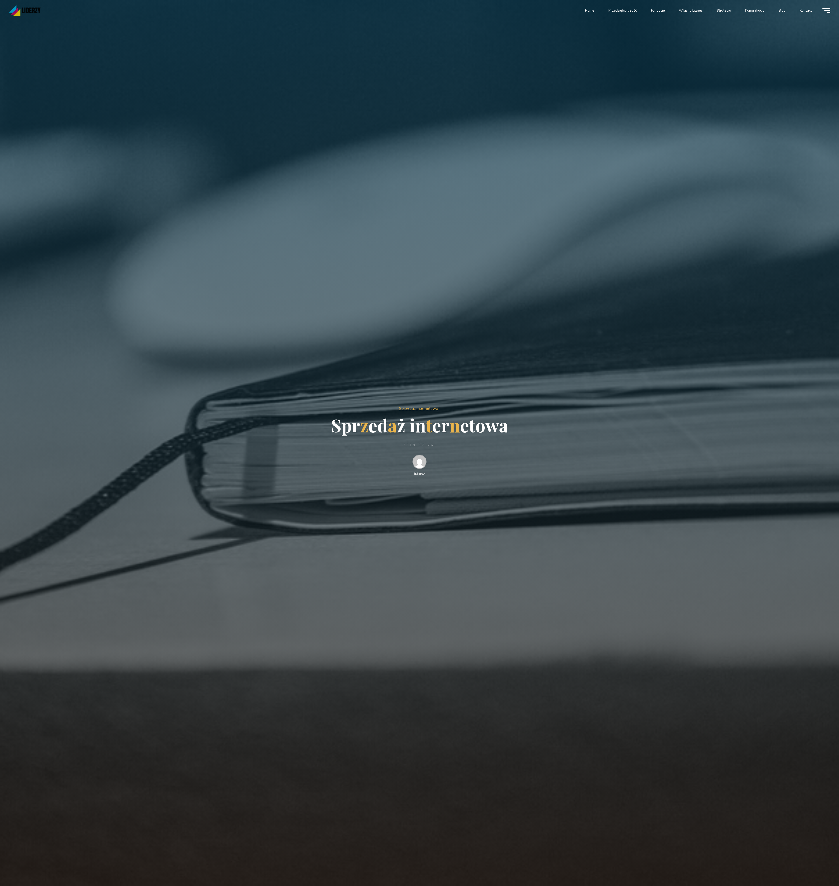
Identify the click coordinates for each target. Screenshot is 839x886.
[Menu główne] (826, 10)
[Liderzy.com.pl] (25, 10)
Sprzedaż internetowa (418, 408)
